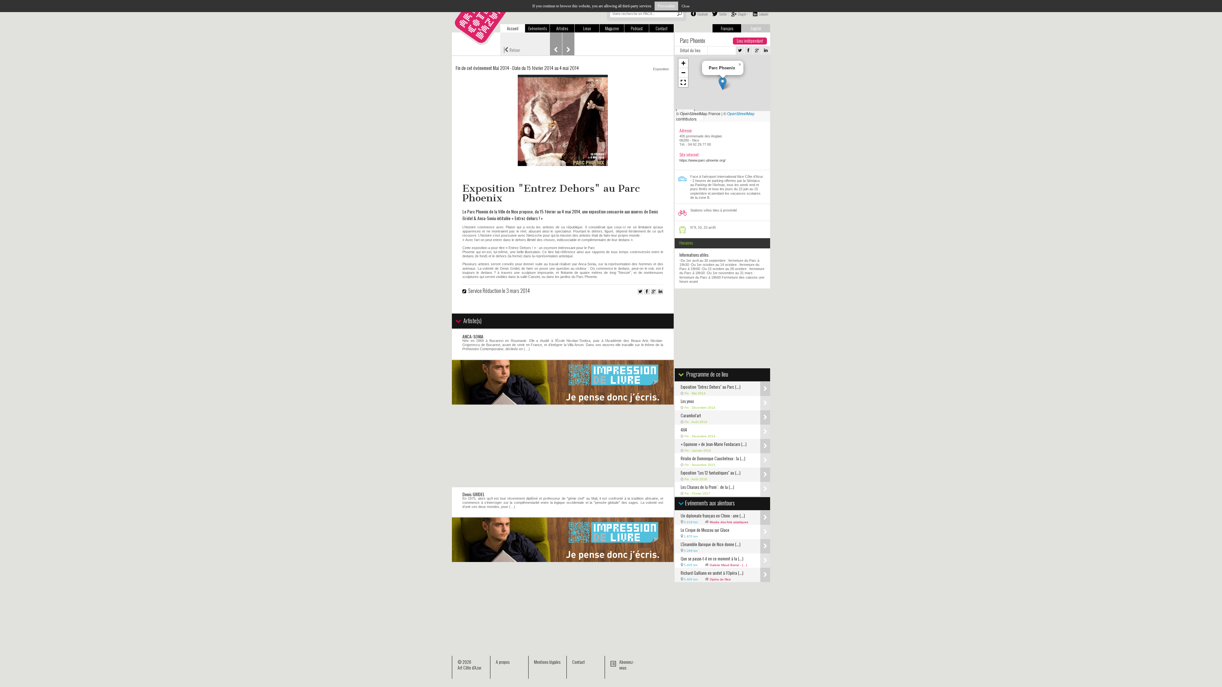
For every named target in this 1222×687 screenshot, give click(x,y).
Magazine (612, 28)
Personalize (666, 6)
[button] (723, 83)
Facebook (702, 14)
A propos (502, 661)
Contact (662, 28)
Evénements (537, 28)
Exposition (661, 69)
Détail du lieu (690, 50)
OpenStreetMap (741, 113)
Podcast (637, 28)
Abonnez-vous (626, 664)
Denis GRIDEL (473, 494)
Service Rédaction (484, 291)
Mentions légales (547, 661)
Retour (511, 49)
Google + (743, 14)
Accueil (512, 28)
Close (686, 6)
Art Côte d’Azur (469, 667)
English (756, 28)
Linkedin (763, 14)
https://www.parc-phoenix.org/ (702, 160)
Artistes (562, 28)
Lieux (587, 28)
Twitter (723, 14)
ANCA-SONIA (472, 336)
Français (727, 28)
